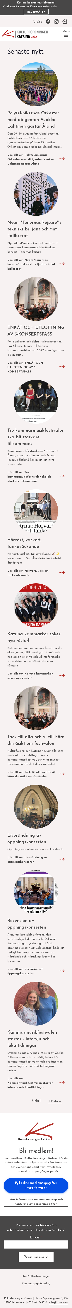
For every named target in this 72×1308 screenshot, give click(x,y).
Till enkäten (36, 12)
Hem (64, 21)
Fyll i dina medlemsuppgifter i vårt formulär (36, 1186)
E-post (35, 1237)
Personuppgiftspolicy (36, 1283)
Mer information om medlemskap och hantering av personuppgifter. (36, 1201)
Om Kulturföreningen (36, 1276)
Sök (39, 22)
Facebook (48, 21)
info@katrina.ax (58, 1302)
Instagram (56, 21)
